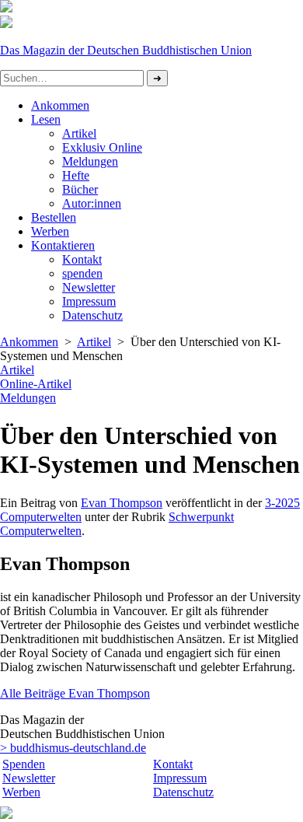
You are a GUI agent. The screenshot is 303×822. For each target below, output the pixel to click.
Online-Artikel (35, 383)
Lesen (46, 119)
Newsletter (88, 287)
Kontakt (82, 259)
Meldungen (90, 161)
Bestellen (53, 217)
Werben (50, 231)
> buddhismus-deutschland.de (73, 747)
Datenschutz (183, 792)
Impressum (89, 301)
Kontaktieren (63, 245)
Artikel (79, 133)
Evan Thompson (121, 502)
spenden (82, 273)
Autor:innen (91, 203)
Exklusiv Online (102, 147)
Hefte (75, 175)
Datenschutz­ (92, 315)
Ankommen (60, 105)
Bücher (80, 189)
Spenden (23, 764)
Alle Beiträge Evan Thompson (75, 693)
